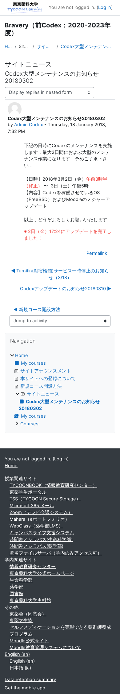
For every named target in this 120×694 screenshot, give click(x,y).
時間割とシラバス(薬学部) (36, 546)
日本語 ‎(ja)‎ (20, 668)
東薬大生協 (21, 620)
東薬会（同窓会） (28, 614)
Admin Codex (28, 124)
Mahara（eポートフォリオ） (40, 519)
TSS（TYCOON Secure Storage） (45, 499)
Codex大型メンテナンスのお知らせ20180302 (88, 46)
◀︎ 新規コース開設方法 (37, 309)
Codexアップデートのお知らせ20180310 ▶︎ (65, 288)
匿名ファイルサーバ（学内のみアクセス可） (56, 553)
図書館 (16, 593)
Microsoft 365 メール (32, 505)
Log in (104, 7)
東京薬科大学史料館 (30, 600)
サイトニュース (45, 46)
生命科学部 (21, 580)
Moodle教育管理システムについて (45, 647)
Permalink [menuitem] (96, 253)
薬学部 (16, 587)
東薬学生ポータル (28, 492)
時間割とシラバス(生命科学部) (41, 539)
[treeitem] (60, 389)
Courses (29, 424)
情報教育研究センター (33, 566)
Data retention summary (30, 679)
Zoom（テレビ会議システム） (41, 512)
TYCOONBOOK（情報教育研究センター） (53, 485)
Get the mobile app (25, 688)
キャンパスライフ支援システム (42, 533)
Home (8, 46)
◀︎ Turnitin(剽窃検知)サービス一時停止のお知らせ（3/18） (60, 274)
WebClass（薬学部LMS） (36, 526)
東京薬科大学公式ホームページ (42, 573)
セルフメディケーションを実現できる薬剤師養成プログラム (60, 630)
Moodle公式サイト (29, 641)
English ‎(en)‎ (17, 654)
